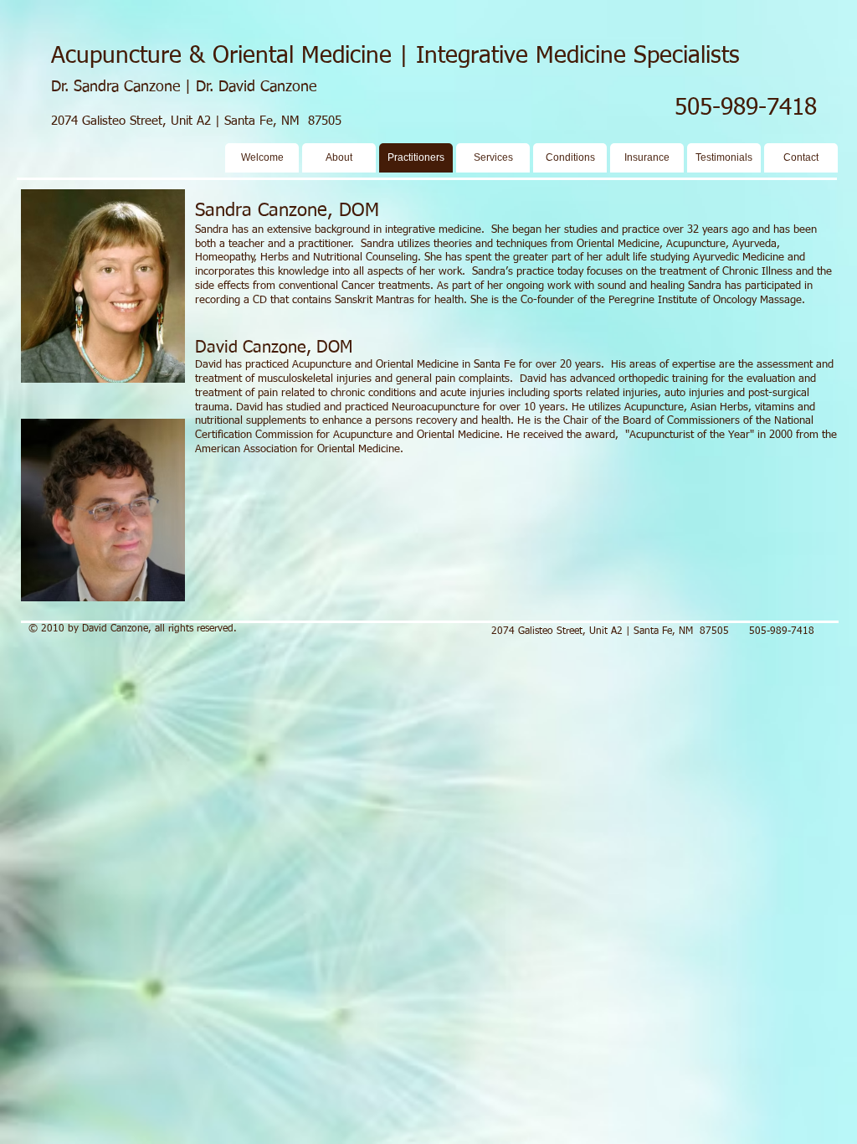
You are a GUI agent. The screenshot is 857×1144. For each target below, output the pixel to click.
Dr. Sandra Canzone (118, 87)
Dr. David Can (240, 87)
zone (300, 87)
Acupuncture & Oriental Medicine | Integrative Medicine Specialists (395, 56)
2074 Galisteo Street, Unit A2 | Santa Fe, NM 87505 (196, 121)
